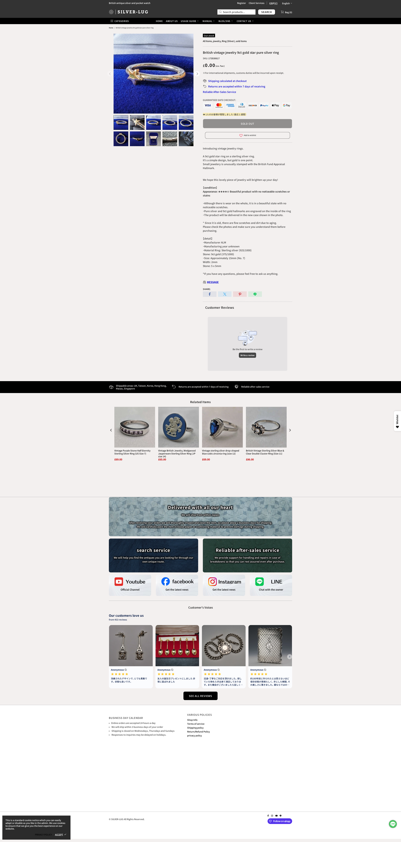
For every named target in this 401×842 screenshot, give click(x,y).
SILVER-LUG (128, 11)
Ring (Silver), (228, 41)
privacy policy (194, 735)
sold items (241, 41)
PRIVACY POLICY (43, 834)
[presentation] (111, 430)
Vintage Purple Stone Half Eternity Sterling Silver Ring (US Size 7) (132, 452)
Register (241, 3)
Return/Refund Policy (198, 731)
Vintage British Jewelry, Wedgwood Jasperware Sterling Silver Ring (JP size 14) (177, 453)
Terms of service (195, 723)
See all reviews (200, 696)
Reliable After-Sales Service (219, 92)
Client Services (256, 3)
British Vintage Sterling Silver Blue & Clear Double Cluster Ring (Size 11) (265, 452)
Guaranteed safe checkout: (219, 100)
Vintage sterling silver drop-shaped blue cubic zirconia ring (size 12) (220, 452)
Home (111, 27)
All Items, (208, 41)
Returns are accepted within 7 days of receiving (236, 86)
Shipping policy (195, 727)
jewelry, (217, 41)
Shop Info (192, 719)
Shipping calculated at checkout (227, 81)
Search (266, 12)
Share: (207, 289)
